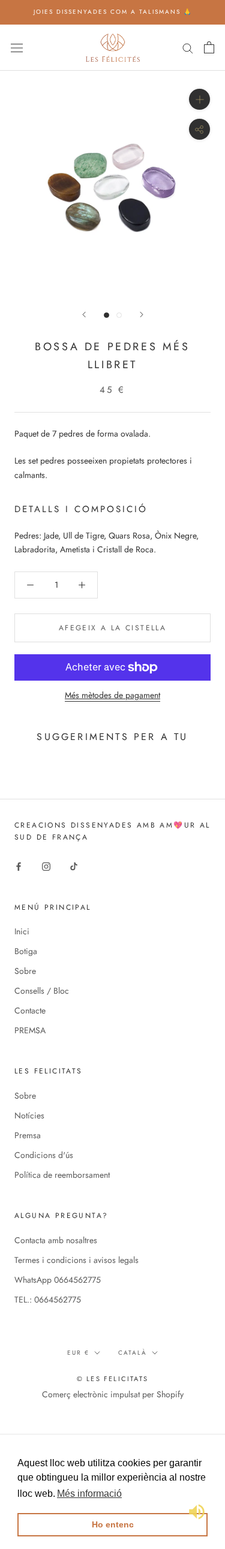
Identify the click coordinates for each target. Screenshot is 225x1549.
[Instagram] (46, 866)
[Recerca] (187, 47)
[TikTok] (74, 866)
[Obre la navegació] (17, 47)
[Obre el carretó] (209, 47)
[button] (89, 1494)
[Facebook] (18, 866)
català (132, 1352)
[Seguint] (141, 314)
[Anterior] (84, 314)
